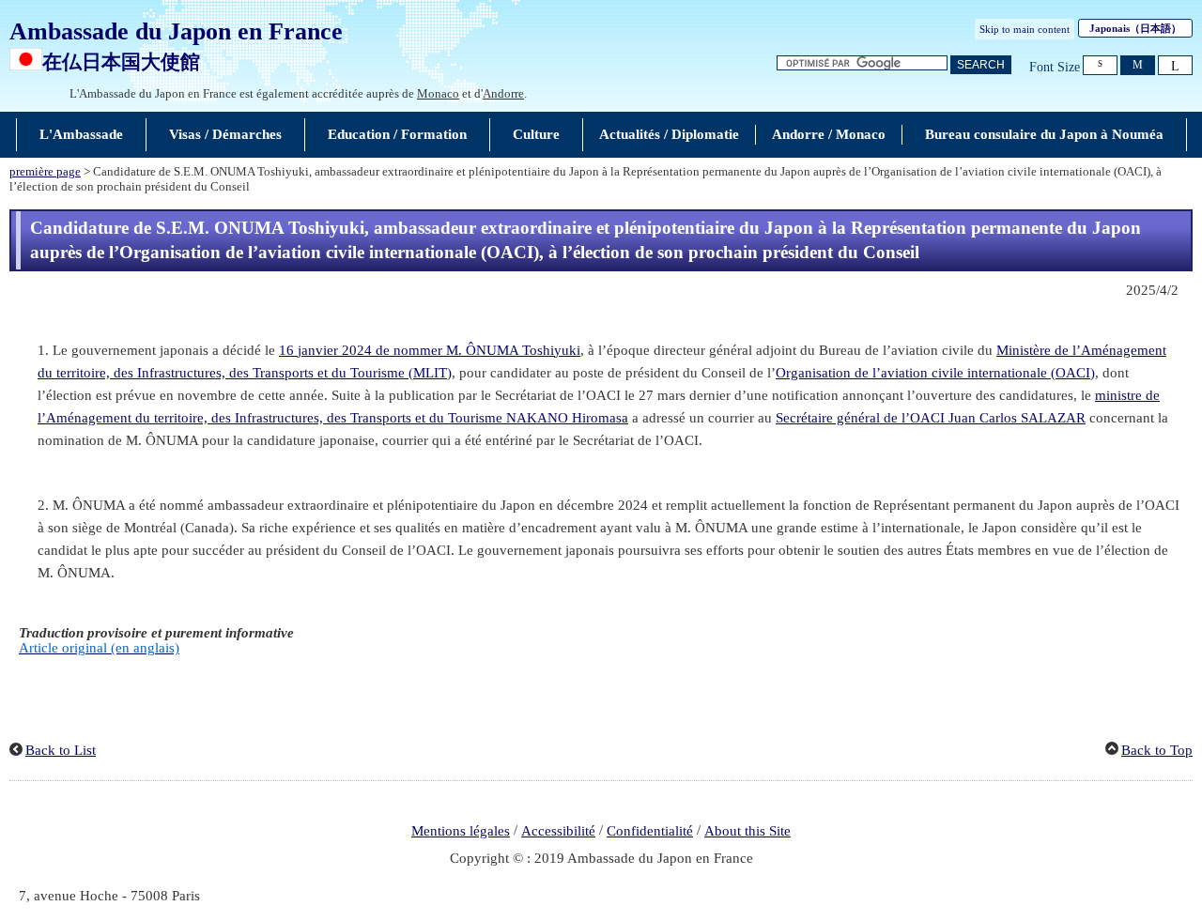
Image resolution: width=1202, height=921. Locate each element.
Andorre (503, 93)
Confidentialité (650, 830)
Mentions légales (460, 830)
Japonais (1135, 28)
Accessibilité (558, 830)
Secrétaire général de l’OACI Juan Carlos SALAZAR (931, 417)
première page (45, 171)
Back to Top (1157, 750)
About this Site (747, 830)
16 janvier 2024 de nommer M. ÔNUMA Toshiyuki (429, 350)
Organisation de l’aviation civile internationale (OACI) (935, 372)
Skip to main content (1024, 29)
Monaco (438, 93)
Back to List (60, 750)
